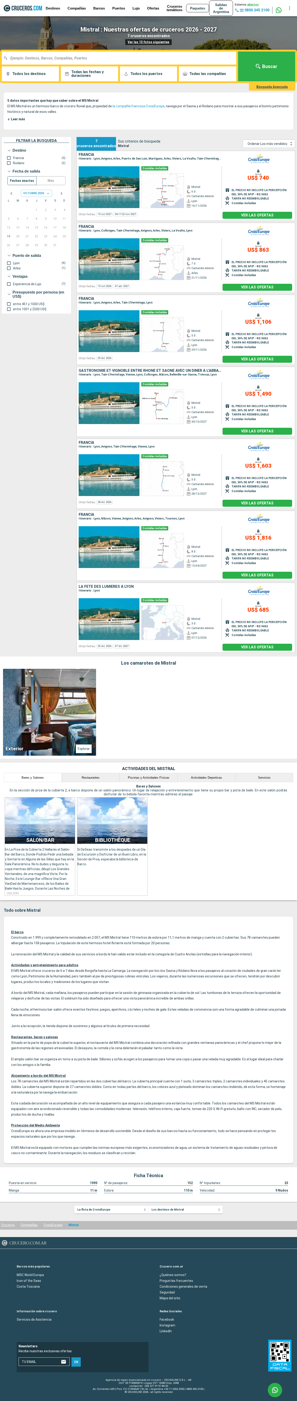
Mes (51, 181)
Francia (86, 155)
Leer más (16, 119)
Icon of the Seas (29, 1281)
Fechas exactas (22, 181)
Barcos (99, 8)
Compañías (29, 1225)
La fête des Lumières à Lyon (106, 586)
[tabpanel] (148, 712)
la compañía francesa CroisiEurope (139, 106)
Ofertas (153, 8)
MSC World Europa (30, 1275)
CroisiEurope (53, 1225)
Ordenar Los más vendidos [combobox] (267, 144)
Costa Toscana (28, 1286)
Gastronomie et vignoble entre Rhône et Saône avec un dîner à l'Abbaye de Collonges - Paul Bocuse (150, 370)
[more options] (289, 8)
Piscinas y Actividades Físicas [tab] (148, 777)
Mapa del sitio (170, 1298)
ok (76, 1362)
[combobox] (120, 58)
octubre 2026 (33, 193)
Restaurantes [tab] (91, 777)
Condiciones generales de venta (183, 1286)
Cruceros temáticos (174, 8)
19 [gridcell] (8, 236)
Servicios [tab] (264, 777)
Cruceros (8, 1225)
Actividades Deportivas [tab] (206, 777)
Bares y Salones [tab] (33, 777)
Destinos (53, 8)
